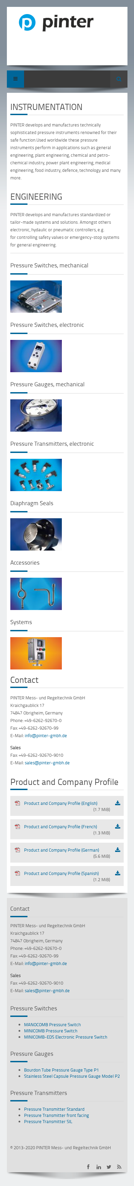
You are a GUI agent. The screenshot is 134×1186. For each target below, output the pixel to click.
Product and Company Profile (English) (67, 806)
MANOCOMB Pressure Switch (52, 1024)
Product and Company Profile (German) (67, 853)
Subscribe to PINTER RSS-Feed (119, 1167)
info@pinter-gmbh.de (46, 735)
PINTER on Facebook (88, 1167)
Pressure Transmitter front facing (56, 1115)
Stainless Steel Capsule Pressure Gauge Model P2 (72, 1076)
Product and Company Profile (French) (67, 829)
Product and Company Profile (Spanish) (67, 876)
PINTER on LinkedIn (98, 1167)
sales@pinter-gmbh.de (47, 763)
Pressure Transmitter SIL (48, 1121)
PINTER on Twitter (109, 1167)
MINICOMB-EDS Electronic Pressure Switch (65, 1037)
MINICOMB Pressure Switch (50, 1031)
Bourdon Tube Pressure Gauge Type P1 (61, 1070)
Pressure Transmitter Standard (54, 1109)
